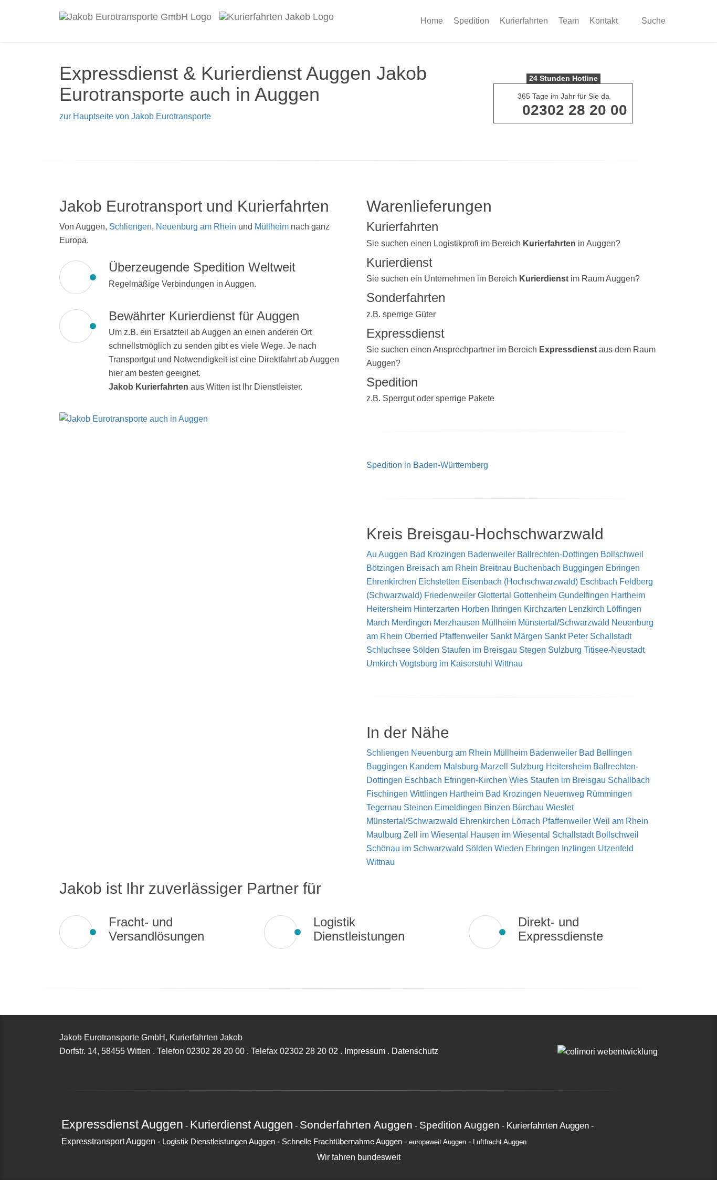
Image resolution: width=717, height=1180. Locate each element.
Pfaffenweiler (463, 636)
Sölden (426, 649)
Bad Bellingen (605, 752)
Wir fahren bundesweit (358, 1157)
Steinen (419, 807)
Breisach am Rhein (442, 567)
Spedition (471, 20)
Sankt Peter (566, 636)
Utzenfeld (616, 848)
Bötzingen (385, 567)
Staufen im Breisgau (479, 649)
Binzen (498, 807)
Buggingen (583, 567)
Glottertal (494, 595)
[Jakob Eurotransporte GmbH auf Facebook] (572, 1037)
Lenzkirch (586, 608)
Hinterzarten (436, 608)
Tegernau (385, 807)
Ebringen (623, 567)
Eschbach (598, 581)
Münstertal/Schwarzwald (563, 622)
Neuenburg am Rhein (196, 226)
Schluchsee (388, 649)
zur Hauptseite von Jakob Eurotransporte (135, 116)
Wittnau (508, 663)
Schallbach (629, 780)
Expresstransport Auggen (108, 1141)
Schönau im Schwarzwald (416, 848)
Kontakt (603, 20)
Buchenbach (537, 567)
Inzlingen (580, 848)
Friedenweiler (450, 595)
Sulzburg (565, 649)
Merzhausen (457, 622)
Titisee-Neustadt (614, 649)
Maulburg (385, 834)
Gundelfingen (583, 595)
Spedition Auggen (459, 1125)
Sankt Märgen (516, 636)
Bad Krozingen (438, 554)
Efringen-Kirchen (476, 780)
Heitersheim (389, 608)
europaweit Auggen (437, 1142)
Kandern (426, 766)
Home (431, 20)
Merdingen (411, 622)
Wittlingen (429, 793)
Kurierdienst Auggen (241, 1124)
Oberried (421, 636)
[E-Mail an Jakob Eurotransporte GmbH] (560, 1037)
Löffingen (624, 608)
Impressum (364, 1051)
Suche (652, 20)
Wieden (509, 848)
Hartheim (628, 595)
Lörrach (527, 821)
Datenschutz (415, 1051)
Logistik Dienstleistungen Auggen (218, 1141)
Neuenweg (564, 793)
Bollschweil (622, 554)
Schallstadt (610, 636)
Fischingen (388, 793)
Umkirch (381, 663)
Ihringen (506, 608)
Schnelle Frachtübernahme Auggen (342, 1141)
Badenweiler (491, 554)
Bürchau (529, 807)
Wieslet (560, 807)
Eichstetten (439, 581)
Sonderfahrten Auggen (356, 1125)
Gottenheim (534, 595)
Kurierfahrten (524, 20)
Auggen (393, 554)
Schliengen (130, 226)
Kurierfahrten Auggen (548, 1125)
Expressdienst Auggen (122, 1124)
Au (371, 554)
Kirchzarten (545, 608)
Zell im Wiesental (437, 834)
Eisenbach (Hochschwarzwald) (520, 581)
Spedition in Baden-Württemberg (427, 465)
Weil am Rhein (620, 821)
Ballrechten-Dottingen (557, 554)
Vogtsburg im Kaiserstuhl (445, 663)
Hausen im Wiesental (511, 834)
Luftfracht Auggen (499, 1142)
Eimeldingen (459, 807)
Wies (519, 780)
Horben (475, 608)
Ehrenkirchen (391, 581)
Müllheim (272, 226)
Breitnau (495, 567)
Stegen (532, 649)
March (377, 622)
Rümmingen (609, 793)
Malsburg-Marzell (477, 766)
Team (568, 20)
